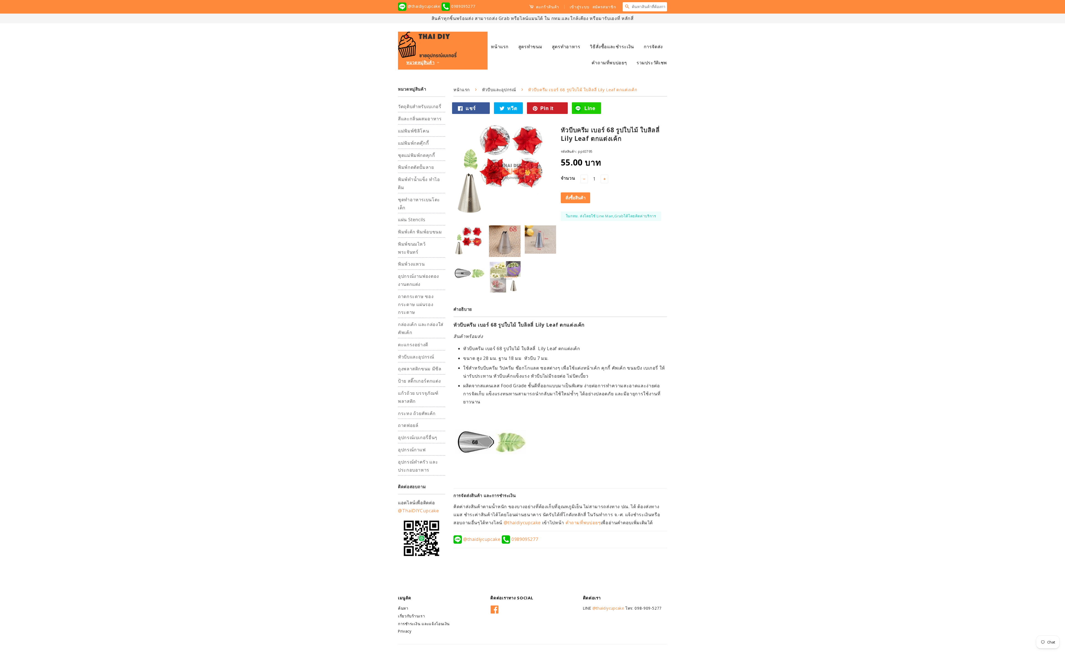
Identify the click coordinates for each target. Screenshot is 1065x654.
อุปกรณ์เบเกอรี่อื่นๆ (417, 437)
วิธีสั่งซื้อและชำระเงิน (612, 47)
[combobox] (649, 6)
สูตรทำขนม (530, 47)
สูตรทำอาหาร (566, 47)
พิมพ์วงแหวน (411, 264)
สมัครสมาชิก (604, 6)
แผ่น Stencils (411, 220)
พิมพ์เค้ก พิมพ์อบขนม (420, 232)
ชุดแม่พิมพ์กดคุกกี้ (416, 155)
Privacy (404, 631)
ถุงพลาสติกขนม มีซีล (420, 369)
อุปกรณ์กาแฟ (412, 450)
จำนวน (568, 178)
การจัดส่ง (653, 47)
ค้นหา (403, 608)
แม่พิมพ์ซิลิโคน (413, 131)
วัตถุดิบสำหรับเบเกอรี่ (420, 106)
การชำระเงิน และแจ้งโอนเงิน (424, 623)
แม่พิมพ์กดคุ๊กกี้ (413, 143)
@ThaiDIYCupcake (418, 511)
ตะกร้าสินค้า (547, 6)
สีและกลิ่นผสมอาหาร (420, 119)
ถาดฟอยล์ (408, 425)
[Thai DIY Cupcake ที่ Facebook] (494, 608)
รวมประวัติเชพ (652, 63)
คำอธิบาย (462, 309)
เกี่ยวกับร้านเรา (411, 616)
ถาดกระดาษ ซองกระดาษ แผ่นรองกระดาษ (415, 304)
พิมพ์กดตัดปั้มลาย (416, 167)
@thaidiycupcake (424, 6)
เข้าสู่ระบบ (579, 6)
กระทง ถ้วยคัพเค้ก (417, 413)
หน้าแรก (500, 47)
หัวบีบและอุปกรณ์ (416, 357)
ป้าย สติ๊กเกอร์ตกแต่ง (419, 381)
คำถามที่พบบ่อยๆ (609, 63)
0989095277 (462, 6)
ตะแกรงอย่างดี (413, 345)
